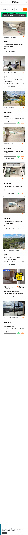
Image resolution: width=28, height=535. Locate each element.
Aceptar (4, 532)
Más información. (11, 530)
